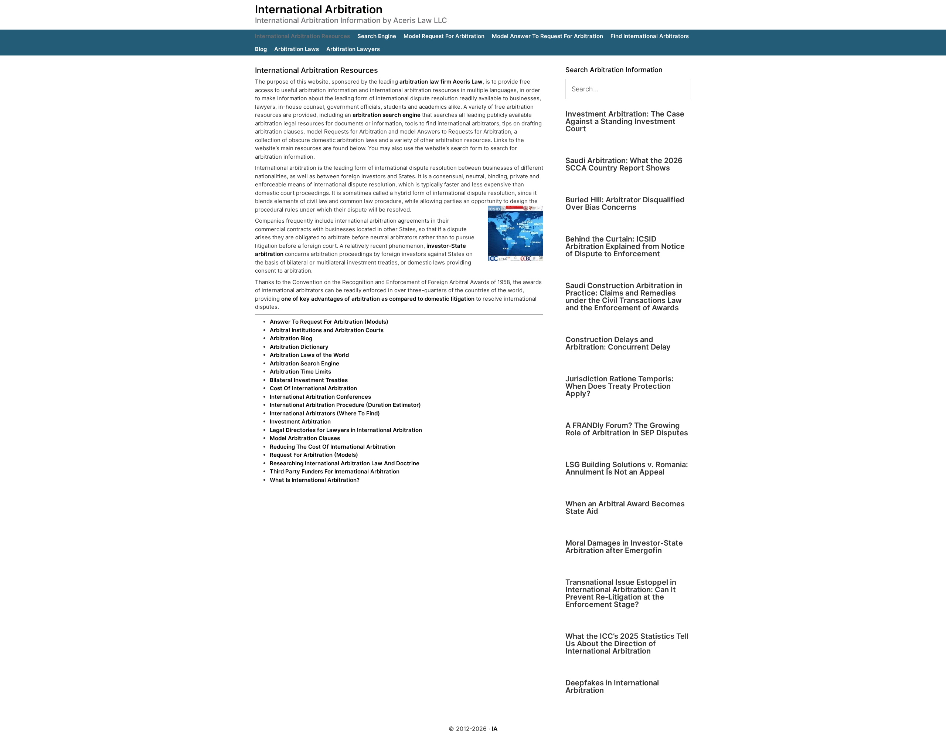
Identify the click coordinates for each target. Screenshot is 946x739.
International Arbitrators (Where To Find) (325, 413)
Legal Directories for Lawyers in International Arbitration (346, 429)
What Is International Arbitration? (315, 479)
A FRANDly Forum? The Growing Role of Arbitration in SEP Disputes (626, 429)
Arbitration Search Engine (304, 363)
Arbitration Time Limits (300, 371)
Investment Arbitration (300, 421)
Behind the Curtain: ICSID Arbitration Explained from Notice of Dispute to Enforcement (625, 246)
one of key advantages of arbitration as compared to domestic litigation (377, 298)
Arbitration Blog (291, 338)
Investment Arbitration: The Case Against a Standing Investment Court (624, 121)
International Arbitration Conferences (320, 396)
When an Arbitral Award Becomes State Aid (625, 507)
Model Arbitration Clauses (305, 438)
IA (495, 728)
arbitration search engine (387, 114)
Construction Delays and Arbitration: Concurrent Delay (618, 343)
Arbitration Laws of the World (309, 354)
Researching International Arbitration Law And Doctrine (344, 463)
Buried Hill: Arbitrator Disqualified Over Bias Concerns (625, 203)
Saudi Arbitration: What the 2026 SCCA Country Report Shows (624, 164)
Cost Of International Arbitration (313, 388)
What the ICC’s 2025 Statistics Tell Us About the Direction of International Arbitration (626, 643)
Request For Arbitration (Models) (314, 454)
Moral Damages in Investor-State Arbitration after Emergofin (624, 547)
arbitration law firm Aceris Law (441, 81)
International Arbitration (318, 9)
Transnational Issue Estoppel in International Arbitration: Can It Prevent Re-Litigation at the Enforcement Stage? (620, 593)
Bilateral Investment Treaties (309, 380)
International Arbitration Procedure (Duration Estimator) (345, 404)
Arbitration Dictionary (299, 346)
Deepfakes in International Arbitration (612, 686)
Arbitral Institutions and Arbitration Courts (327, 330)
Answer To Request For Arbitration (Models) (329, 321)
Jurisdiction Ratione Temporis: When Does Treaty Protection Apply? (619, 386)
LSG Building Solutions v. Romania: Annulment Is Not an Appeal (626, 468)
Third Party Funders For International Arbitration (334, 471)
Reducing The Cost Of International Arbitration (332, 446)
